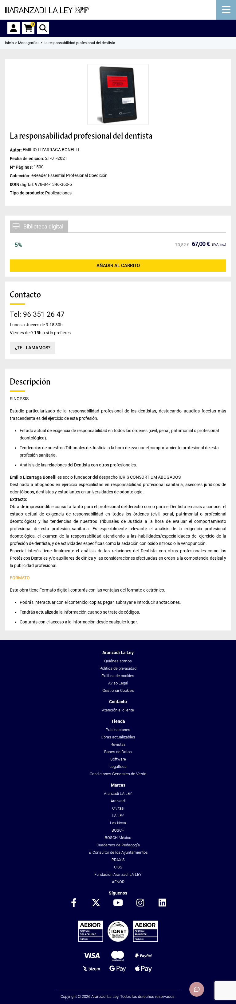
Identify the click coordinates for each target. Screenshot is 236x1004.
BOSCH (118, 830)
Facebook (74, 903)
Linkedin (162, 903)
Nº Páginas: (22, 167)
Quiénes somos (118, 661)
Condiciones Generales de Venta (118, 774)
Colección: (20, 175)
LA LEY (118, 815)
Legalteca (118, 766)
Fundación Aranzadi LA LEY (118, 874)
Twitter (96, 903)
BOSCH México (118, 837)
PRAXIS (118, 859)
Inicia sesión (13, 28)
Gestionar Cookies (118, 690)
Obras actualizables (118, 737)
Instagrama (140, 903)
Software (118, 759)
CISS (118, 867)
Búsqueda (43, 28)
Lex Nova (118, 823)
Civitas (118, 808)
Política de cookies (118, 675)
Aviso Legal (118, 683)
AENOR (118, 881)
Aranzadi (118, 801)
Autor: (16, 150)
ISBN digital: (22, 184)
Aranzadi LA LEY (118, 793)
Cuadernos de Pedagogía (118, 845)
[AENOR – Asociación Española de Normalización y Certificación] (118, 940)
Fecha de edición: (27, 158)
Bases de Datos (118, 751)
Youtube (118, 903)
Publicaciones (118, 729)
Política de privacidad (118, 668)
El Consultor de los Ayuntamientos (118, 852)
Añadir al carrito (118, 265)
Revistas (118, 744)
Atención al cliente (118, 710)
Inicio (9, 43)
